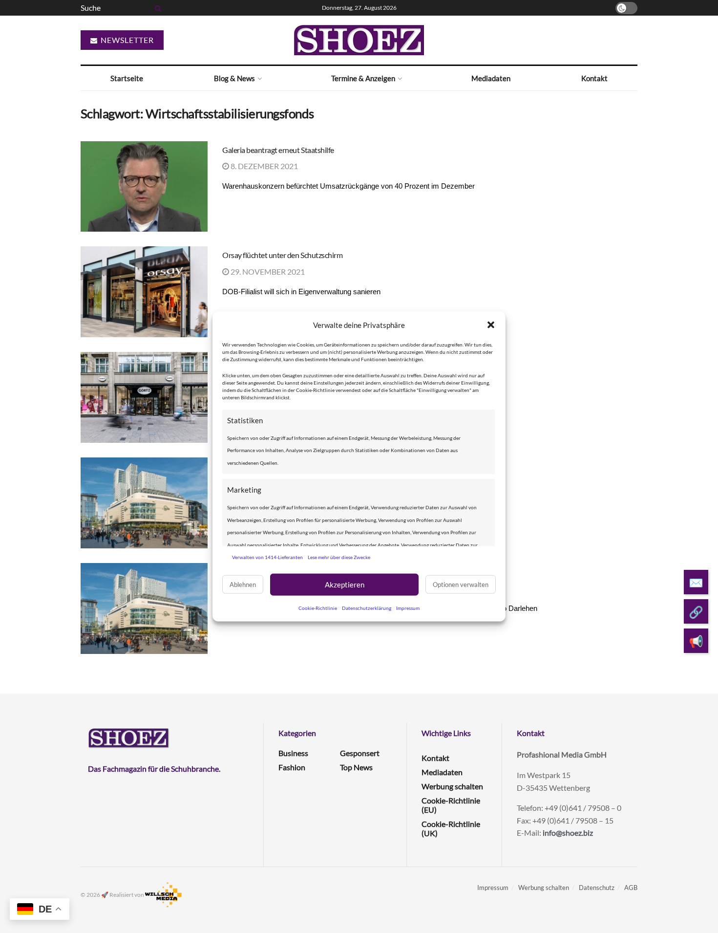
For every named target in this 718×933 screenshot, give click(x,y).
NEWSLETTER (126, 39)
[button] (491, 325)
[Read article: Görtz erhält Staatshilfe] (144, 397)
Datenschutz (596, 887)
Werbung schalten (452, 786)
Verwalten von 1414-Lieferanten (267, 557)
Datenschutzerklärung (366, 607)
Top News (356, 767)
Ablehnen (243, 584)
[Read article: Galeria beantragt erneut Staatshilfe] (144, 186)
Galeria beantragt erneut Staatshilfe (278, 149)
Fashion (291, 767)
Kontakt (594, 78)
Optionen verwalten (460, 584)
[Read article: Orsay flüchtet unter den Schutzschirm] (144, 291)
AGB (630, 887)
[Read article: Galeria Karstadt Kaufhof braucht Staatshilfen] (144, 608)
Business (293, 753)
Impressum (408, 607)
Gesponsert (360, 753)
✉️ (696, 582)
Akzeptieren (344, 584)
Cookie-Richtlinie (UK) (451, 828)
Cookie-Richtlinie (317, 607)
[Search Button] (156, 8)
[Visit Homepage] (359, 40)
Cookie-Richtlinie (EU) (451, 805)
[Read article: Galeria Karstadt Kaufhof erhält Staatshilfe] (144, 502)
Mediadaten (490, 78)
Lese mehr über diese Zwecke (339, 557)
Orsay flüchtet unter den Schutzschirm (282, 255)
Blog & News (234, 78)
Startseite (126, 78)
